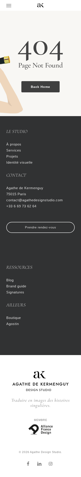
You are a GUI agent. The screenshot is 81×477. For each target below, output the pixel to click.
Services (13, 150)
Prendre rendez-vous (40, 227)
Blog (10, 280)
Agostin (12, 324)
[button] (8, 5)
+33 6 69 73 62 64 (21, 206)
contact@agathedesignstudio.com (34, 200)
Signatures (15, 292)
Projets (12, 156)
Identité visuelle (19, 162)
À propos (13, 144)
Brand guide (16, 286)
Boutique (13, 318)
